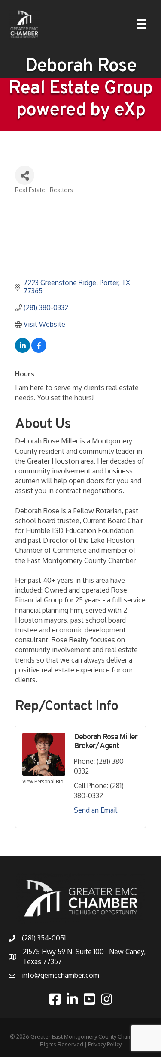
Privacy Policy (105, 1044)
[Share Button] (24, 175)
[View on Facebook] (38, 350)
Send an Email (95, 810)
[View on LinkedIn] (22, 350)
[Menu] (141, 24)
